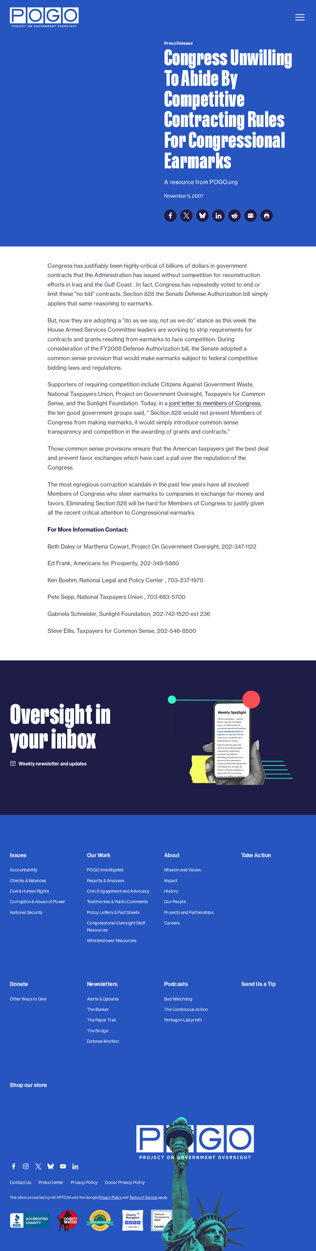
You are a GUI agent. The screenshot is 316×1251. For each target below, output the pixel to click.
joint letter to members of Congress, (215, 403)
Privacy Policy (110, 1197)
